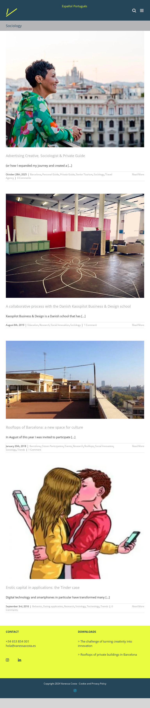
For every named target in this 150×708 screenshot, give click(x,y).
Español (67, 6)
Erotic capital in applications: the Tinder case (42, 587)
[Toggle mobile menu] (142, 10)
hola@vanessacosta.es (21, 646)
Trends (21, 449)
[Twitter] (13, 660)
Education (33, 325)
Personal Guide (50, 174)
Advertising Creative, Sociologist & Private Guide (45, 155)
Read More (138, 174)
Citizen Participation (52, 446)
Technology (93, 606)
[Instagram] (7, 660)
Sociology (99, 174)
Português (80, 6)
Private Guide (67, 174)
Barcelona (35, 174)
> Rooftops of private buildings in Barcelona (107, 654)
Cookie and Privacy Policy (92, 683)
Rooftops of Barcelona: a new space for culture (44, 427)
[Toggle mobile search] (134, 10)
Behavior (37, 606)
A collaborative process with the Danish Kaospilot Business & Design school (68, 306)
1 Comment (90, 325)
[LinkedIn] (19, 660)
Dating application (53, 606)
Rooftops (89, 446)
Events (68, 446)
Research (44, 325)
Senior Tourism (84, 174)
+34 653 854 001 (17, 641)
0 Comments (24, 178)
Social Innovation (60, 325)
